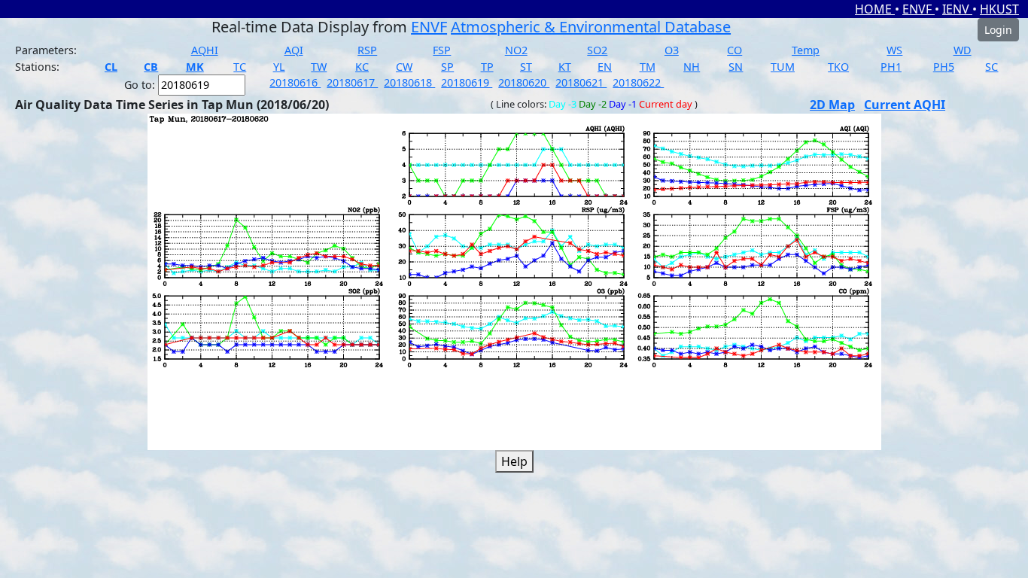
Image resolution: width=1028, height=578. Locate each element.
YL (279, 66)
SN (735, 66)
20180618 (409, 82)
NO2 (516, 50)
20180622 (638, 82)
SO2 (597, 50)
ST (526, 66)
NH (691, 66)
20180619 (466, 82)
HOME (875, 9)
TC (239, 66)
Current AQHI (904, 104)
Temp (806, 50)
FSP (442, 50)
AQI (293, 50)
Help (514, 461)
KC (362, 66)
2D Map (832, 104)
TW (319, 66)
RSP (367, 50)
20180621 (581, 82)
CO (734, 50)
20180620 (523, 82)
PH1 (891, 66)
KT (564, 66)
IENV (957, 9)
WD (962, 50)
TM (647, 66)
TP (487, 66)
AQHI (204, 50)
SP (447, 66)
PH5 (943, 66)
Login (998, 30)
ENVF (918, 9)
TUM (783, 66)
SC (991, 66)
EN (605, 66)
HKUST (999, 9)
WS (894, 50)
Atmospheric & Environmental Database (591, 27)
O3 (672, 50)
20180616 (295, 82)
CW (404, 66)
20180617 (352, 82)
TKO (838, 66)
